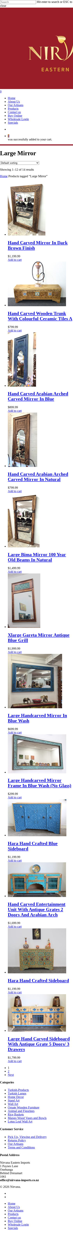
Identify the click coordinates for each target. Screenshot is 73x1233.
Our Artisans (15, 1144)
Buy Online (15, 1221)
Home (4, 176)
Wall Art (13, 1104)
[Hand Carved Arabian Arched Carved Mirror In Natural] (22, 465)
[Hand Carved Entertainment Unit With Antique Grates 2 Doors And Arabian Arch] (37, 896)
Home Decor (16, 1097)
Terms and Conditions (21, 1147)
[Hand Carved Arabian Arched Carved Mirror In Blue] (22, 385)
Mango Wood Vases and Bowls (27, 1118)
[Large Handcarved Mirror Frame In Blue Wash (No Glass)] (37, 772)
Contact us (14, 1217)
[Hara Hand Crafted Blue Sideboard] (37, 835)
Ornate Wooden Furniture (23, 1107)
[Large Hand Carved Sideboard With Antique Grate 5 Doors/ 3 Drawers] (37, 1030)
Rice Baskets (16, 1114)
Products (13, 1214)
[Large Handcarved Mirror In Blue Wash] (35, 707)
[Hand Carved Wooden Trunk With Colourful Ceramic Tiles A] (37, 305)
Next (11, 1074)
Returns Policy (17, 1140)
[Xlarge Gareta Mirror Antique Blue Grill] (24, 626)
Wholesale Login (18, 1224)
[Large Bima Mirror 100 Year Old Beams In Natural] (24, 546)
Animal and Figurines (21, 1111)
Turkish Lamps (17, 1093)
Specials (13, 1228)
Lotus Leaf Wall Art (20, 1121)
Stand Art (13, 1100)
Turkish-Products (18, 1090)
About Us (14, 1207)
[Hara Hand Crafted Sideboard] (37, 972)
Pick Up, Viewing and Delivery (27, 1137)
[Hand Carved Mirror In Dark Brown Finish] (26, 234)
